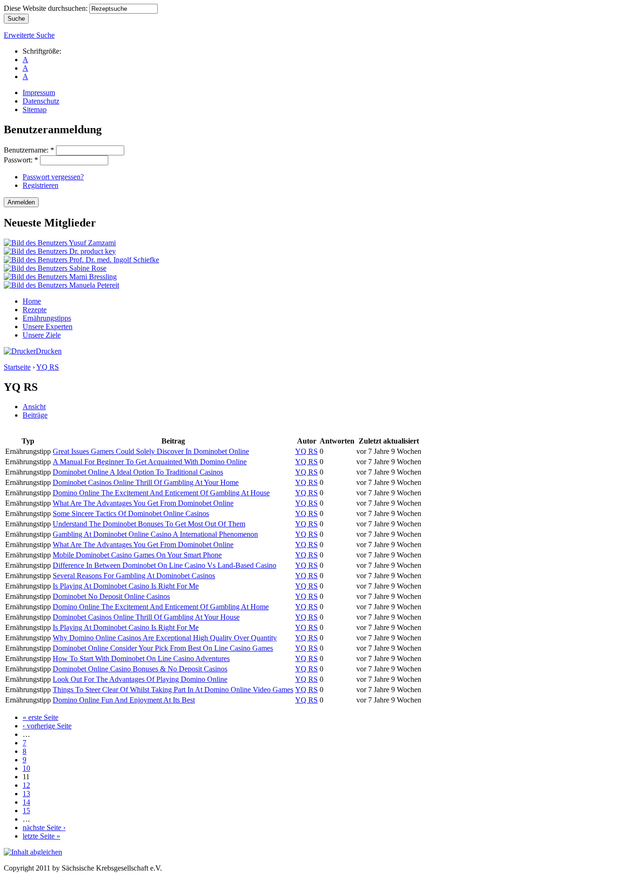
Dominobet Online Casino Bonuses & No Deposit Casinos (140, 669)
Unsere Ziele (42, 335)
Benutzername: (29, 150)
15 (26, 811)
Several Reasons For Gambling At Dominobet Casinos (134, 576)
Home (32, 301)
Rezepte (35, 310)
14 (26, 802)
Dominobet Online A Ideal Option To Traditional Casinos (138, 472)
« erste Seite (40, 717)
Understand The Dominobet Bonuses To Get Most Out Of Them (149, 524)
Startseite (17, 367)
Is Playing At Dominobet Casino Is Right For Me (126, 586)
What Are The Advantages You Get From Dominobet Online (143, 503)
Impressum (39, 93)
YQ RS (47, 367)
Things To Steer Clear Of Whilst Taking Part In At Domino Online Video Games (173, 690)
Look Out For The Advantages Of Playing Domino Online (140, 679)
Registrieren (40, 185)
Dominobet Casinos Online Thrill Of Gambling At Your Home (146, 482)
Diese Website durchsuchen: (46, 8)
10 (26, 768)
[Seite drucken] (20, 351)
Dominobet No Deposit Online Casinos (111, 596)
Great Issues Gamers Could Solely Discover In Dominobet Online (151, 451)
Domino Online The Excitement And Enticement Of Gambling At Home (161, 607)
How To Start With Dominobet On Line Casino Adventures (141, 658)
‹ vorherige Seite (47, 726)
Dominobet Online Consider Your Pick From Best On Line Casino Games (163, 648)
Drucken (49, 351)
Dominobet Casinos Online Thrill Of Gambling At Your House (146, 617)
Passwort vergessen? (53, 177)
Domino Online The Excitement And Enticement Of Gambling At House (161, 493)
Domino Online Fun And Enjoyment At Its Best (124, 700)
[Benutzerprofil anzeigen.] (60, 243)
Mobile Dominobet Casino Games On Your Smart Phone (137, 555)
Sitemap (35, 109)
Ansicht (34, 407)
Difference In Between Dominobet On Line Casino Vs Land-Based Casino (164, 565)
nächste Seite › (44, 827)
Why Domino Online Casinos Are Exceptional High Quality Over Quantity (165, 638)
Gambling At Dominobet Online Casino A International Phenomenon (155, 534)
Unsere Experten (47, 327)
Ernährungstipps (47, 318)
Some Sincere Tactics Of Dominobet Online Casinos (131, 513)
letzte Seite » (41, 836)
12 (26, 785)
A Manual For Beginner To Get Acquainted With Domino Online (150, 462)
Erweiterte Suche (29, 35)
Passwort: (21, 160)
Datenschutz (41, 101)
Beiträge (35, 415)
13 (26, 794)
